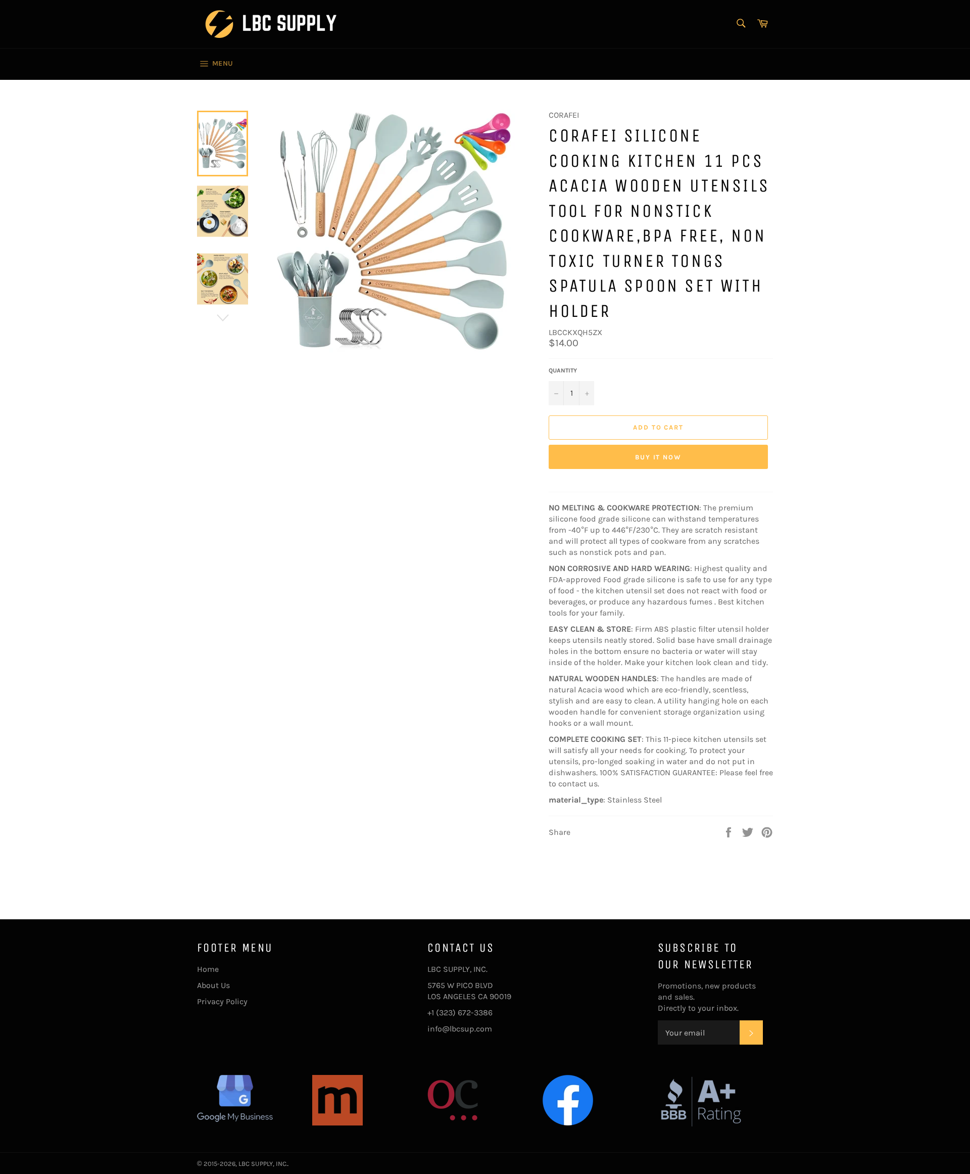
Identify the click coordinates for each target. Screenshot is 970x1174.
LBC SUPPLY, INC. (262, 1163)
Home (208, 969)
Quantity (563, 370)
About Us (213, 985)
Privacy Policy (222, 1001)
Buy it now (658, 457)
